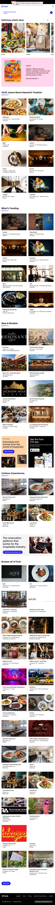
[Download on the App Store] (41, 450)
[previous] (43, 20)
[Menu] (52, 6)
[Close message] (41, 4)
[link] (14, 110)
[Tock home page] (4, 6)
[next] (47, 20)
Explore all (4, 94)
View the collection (31, 78)
